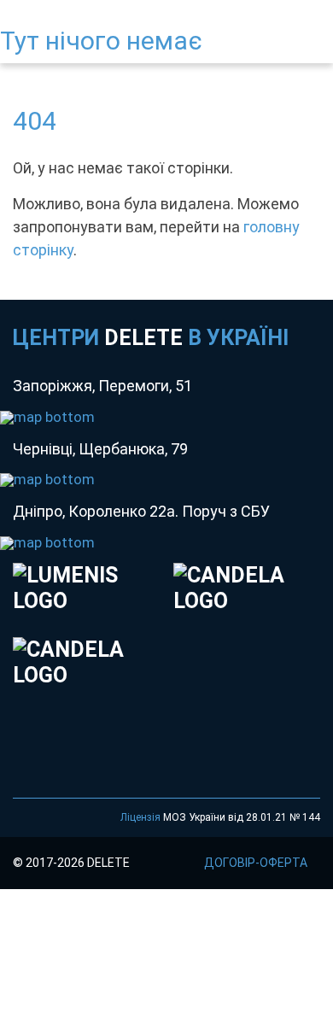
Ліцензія (140, 817)
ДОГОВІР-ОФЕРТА (255, 862)
